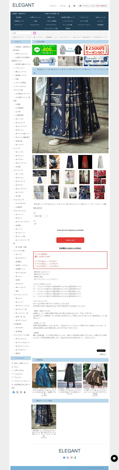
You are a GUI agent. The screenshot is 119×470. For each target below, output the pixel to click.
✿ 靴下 (18, 280)
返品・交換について (21, 363)
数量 (34, 221)
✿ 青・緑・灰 (20, 317)
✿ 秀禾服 (19, 331)
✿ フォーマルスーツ (23, 342)
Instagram (52, 6)
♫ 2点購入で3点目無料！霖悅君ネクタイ (51, 14)
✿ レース (19, 229)
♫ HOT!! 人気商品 (51, 21)
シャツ (56, 37)
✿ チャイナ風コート (23, 133)
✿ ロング (19, 218)
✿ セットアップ (21, 126)
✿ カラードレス (21, 320)
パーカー (29, 37)
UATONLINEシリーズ (99, 37)
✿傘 (17, 291)
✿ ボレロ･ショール (22, 346)
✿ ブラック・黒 (21, 309)
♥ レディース (18, 25)
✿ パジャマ (19, 144)
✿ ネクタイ (19, 284)
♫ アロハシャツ (83, 17)
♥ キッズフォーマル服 (51, 28)
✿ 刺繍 (18, 225)
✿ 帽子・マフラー (22, 265)
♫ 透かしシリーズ (100, 17)
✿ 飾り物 (19, 141)
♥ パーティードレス (84, 25)
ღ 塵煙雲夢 (19, 115)
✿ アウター (19, 159)
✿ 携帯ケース (20, 269)
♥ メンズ (100, 21)
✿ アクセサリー (21, 258)
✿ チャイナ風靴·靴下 (23, 137)
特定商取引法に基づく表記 (96, 468)
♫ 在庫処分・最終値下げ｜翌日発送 (18, 14)
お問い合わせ (19, 370)
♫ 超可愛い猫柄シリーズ (68, 17)
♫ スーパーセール (68, 21)
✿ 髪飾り (19, 262)
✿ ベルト (19, 276)
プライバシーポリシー (22, 381)
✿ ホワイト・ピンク (23, 306)
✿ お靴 (18, 167)
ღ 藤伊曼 (19, 207)
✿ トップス (19, 119)
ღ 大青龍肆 (19, 108)
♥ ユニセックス (35, 25)
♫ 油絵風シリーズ (19, 21)
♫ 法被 (35, 21)
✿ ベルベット (20, 233)
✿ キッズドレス (21, 339)
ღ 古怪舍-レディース (23, 94)
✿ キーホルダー (21, 273)
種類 (34, 213)
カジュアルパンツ (65, 37)
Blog (16, 367)
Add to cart (70, 240)
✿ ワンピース (20, 123)
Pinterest (63, 6)
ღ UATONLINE (20, 203)
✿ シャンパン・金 (22, 313)
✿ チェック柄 (20, 236)
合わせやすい (87, 37)
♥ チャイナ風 (84, 21)
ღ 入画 (18, 112)
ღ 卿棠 (18, 104)
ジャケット (40, 37)
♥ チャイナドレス (51, 25)
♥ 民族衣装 (100, 25)
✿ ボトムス (19, 130)
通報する (102, 354)
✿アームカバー (21, 287)
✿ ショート (19, 214)
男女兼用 (49, 37)
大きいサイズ (77, 37)
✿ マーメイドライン (23, 222)
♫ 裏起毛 (67, 28)
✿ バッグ (19, 254)
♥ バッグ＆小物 (67, 25)
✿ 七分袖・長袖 (21, 247)
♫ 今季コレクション (35, 17)
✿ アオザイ (19, 328)
